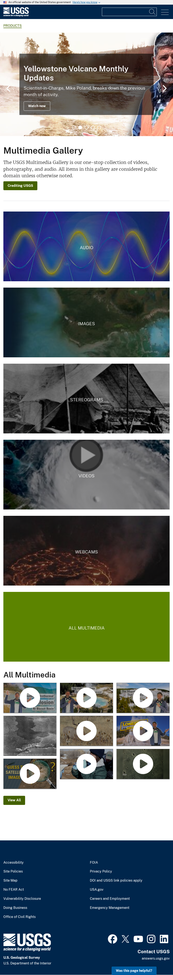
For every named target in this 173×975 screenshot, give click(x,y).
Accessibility (13, 862)
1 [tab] (74, 127)
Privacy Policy (101, 871)
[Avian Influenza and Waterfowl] (86, 764)
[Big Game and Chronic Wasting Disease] (86, 731)
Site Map (10, 880)
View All (14, 800)
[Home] (16, 16)
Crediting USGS (20, 186)
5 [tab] (99, 127)
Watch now (37, 106)
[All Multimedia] (86, 627)
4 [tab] (93, 127)
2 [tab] (80, 127)
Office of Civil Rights (19, 917)
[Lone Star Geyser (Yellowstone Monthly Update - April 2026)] (143, 731)
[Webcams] (86, 551)
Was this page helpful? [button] (134, 971)
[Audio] (86, 246)
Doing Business (15, 908)
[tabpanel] (86, 84)
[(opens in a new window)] (112, 938)
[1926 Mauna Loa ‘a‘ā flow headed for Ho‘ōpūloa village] (30, 736)
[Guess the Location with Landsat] (30, 774)
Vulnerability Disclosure (22, 899)
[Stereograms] (86, 398)
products (12, 26)
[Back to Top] (158, 960)
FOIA (94, 862)
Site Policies (13, 871)
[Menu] (165, 12)
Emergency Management (109, 908)
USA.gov (96, 890)
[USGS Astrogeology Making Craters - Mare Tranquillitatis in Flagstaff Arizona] (143, 764)
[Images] (86, 322)
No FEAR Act (13, 890)
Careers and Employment (110, 899)
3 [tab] (86, 127)
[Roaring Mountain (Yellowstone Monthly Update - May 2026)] (143, 698)
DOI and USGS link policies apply (116, 880)
